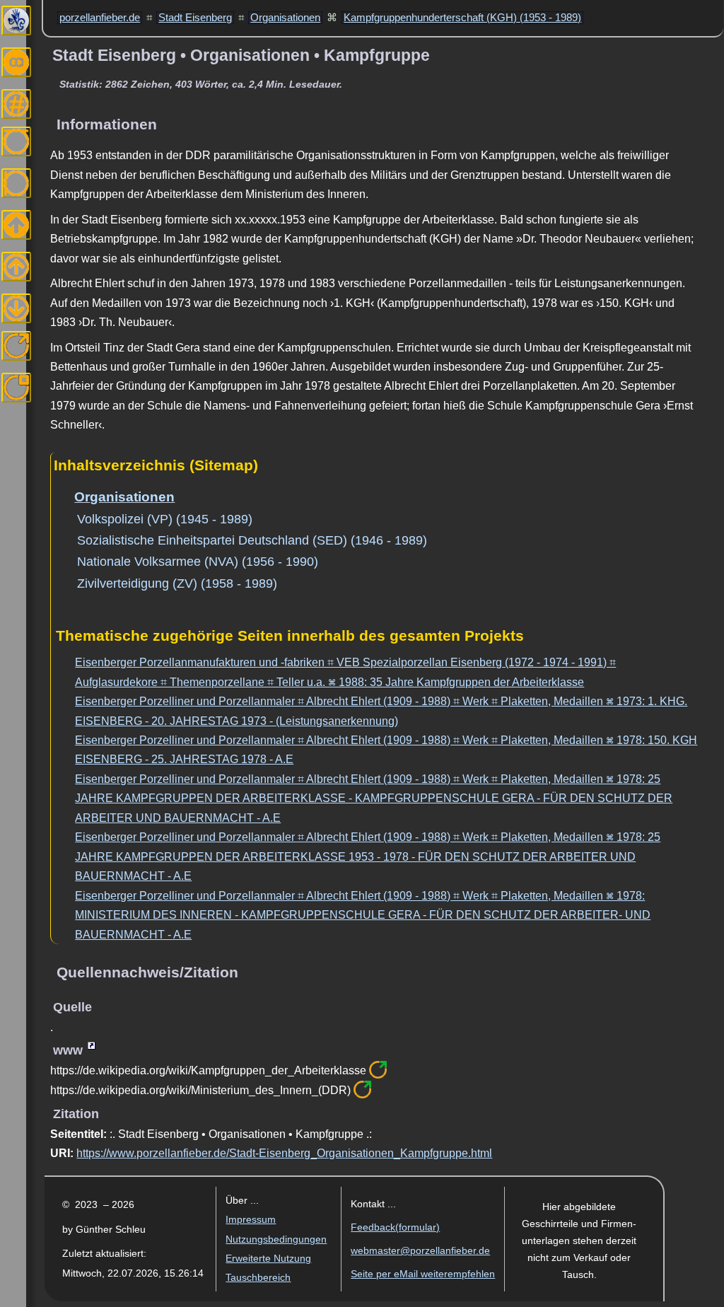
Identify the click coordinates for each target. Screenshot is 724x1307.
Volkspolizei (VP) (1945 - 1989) (164, 519)
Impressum (251, 1219)
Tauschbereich (258, 1277)
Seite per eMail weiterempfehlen (423, 1274)
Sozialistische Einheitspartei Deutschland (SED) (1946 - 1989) (252, 540)
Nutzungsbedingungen (276, 1239)
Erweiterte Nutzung (268, 1258)
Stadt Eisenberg (195, 17)
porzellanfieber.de (99, 17)
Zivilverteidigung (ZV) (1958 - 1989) (177, 583)
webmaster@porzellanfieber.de (420, 1250)
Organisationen (285, 17)
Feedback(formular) (395, 1227)
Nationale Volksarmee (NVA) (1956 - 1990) (197, 561)
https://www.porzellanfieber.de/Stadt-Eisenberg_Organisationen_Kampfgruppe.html (284, 1152)
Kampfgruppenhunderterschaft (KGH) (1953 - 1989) (462, 17)
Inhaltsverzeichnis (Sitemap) (156, 465)
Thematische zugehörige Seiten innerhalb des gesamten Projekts (290, 635)
